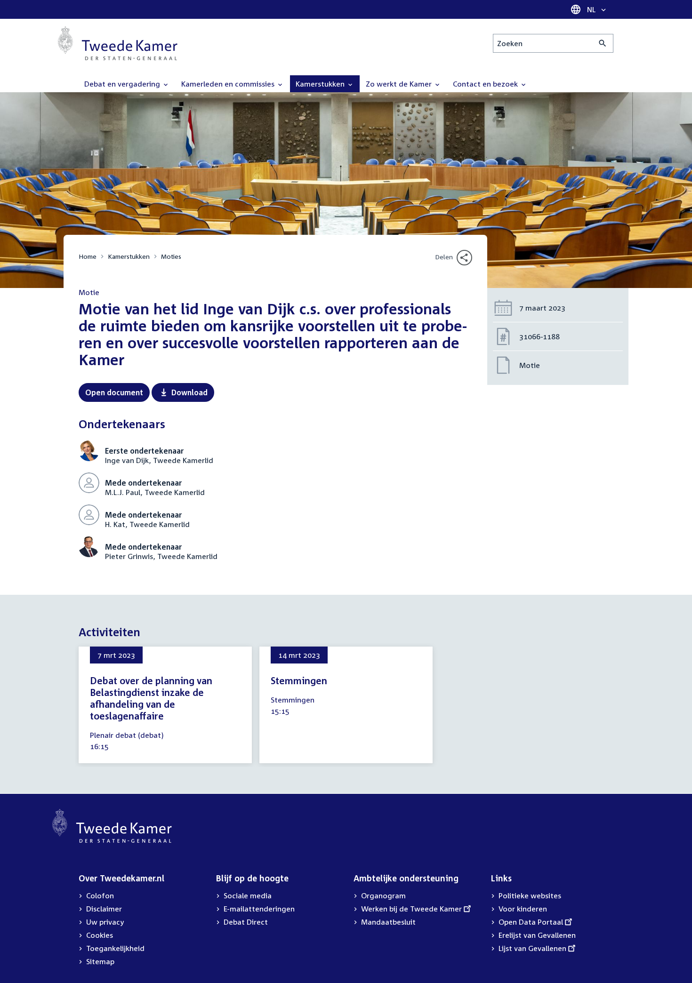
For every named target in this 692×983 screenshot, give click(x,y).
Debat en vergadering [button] (123, 83)
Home (88, 256)
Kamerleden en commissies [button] (228, 83)
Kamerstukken (129, 256)
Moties (171, 256)
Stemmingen (299, 680)
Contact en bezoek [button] (486, 83)
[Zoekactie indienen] (602, 43)
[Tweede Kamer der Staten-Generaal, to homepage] (117, 43)
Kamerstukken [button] (321, 83)
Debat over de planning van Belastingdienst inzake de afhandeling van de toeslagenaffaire (151, 698)
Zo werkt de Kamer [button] (400, 83)
